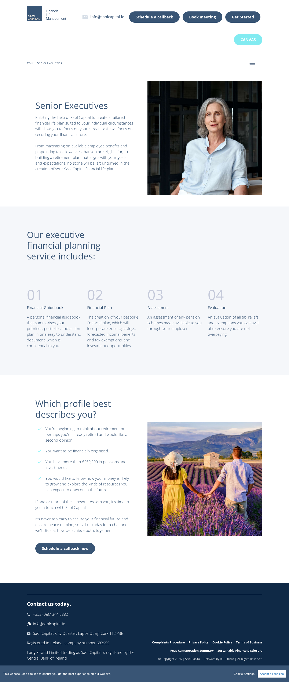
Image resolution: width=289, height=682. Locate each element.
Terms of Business (249, 642)
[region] (144, 673)
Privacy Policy (199, 642)
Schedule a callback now (65, 548)
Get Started (243, 16)
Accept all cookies (272, 673)
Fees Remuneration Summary (192, 651)
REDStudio (227, 659)
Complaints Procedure (168, 642)
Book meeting (202, 16)
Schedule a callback (154, 16)
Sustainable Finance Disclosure (239, 651)
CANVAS (248, 39)
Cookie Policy (222, 642)
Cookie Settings (244, 673)
